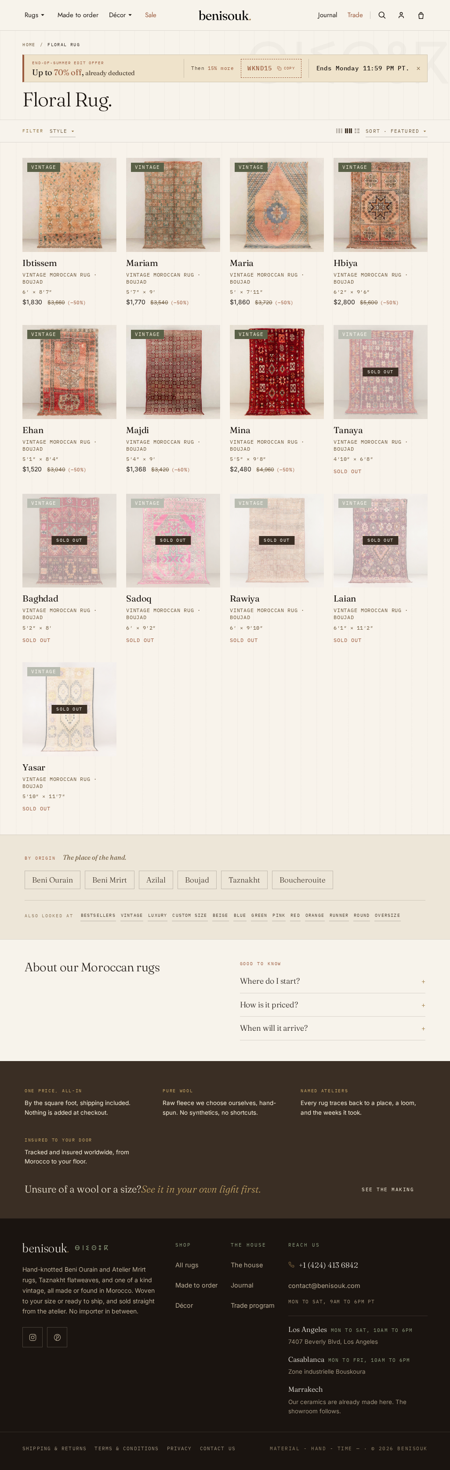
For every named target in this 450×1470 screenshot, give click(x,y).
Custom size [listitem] (189, 915)
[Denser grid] (348, 130)
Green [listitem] (259, 915)
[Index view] (357, 130)
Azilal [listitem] (156, 879)
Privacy (179, 1448)
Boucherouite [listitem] (302, 879)
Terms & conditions (126, 1448)
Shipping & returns (54, 1448)
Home (29, 44)
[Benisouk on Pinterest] (57, 1337)
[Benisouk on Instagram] (32, 1337)
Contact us (218, 1448)
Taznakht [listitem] (244, 879)
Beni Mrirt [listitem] (109, 879)
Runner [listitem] (339, 915)
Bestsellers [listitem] (98, 915)
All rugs (187, 1265)
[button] (381, 15)
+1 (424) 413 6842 (328, 1264)
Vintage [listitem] (132, 915)
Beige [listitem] (221, 915)
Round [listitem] (362, 915)
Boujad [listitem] (197, 879)
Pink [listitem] (278, 915)
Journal (242, 1285)
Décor (184, 1305)
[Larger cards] (339, 130)
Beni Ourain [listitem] (52, 879)
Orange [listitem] (314, 915)
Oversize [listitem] (387, 915)
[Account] (401, 15)
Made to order (196, 1285)
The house (247, 1265)
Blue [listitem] (240, 915)
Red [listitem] (295, 915)
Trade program (253, 1305)
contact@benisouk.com (324, 1285)
